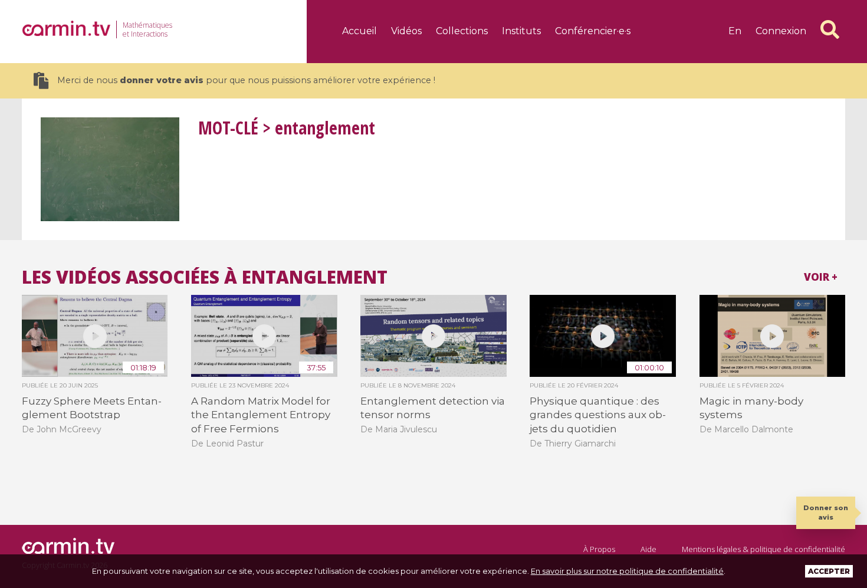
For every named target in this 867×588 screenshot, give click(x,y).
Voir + (821, 277)
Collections (462, 31)
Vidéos (406, 31)
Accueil (359, 31)
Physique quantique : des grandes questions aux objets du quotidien (598, 415)
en (734, 31)
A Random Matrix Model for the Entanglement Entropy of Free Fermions (260, 415)
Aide (648, 549)
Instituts (521, 31)
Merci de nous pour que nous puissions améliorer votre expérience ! (246, 80)
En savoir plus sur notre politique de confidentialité (627, 571)
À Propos (599, 549)
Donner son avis (825, 512)
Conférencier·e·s (592, 31)
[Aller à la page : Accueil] (66, 28)
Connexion (781, 31)
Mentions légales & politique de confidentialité (763, 549)
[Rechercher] (830, 29)
